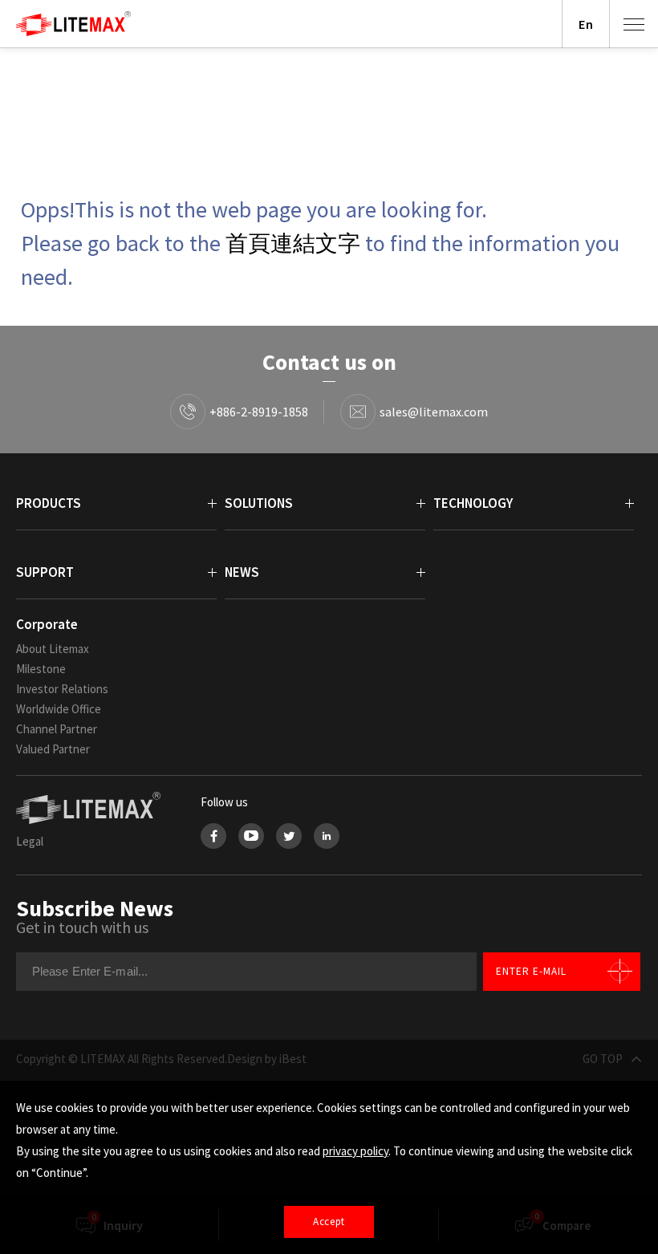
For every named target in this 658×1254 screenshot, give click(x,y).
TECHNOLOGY (473, 503)
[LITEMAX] (92, 808)
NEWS (242, 572)
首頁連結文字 (292, 243)
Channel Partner (56, 729)
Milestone (41, 668)
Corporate (47, 624)
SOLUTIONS (259, 503)
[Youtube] (251, 836)
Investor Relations (62, 688)
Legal (29, 841)
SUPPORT (45, 572)
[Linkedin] (326, 836)
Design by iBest (267, 1058)
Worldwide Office (58, 708)
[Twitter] (289, 836)
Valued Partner (53, 749)
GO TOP (603, 1058)
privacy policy (355, 1151)
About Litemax (52, 648)
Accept (329, 1221)
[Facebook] (213, 836)
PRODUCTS (48, 503)
